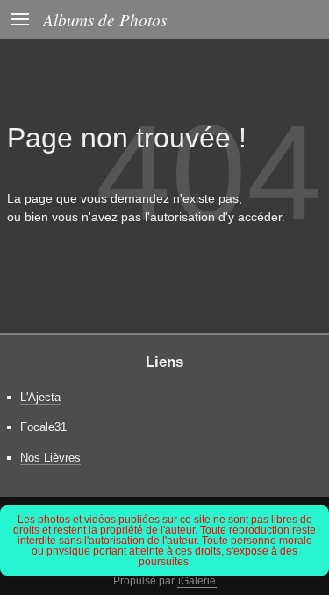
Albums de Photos (105, 19)
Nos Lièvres (50, 457)
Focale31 (43, 427)
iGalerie (197, 581)
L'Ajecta (40, 397)
